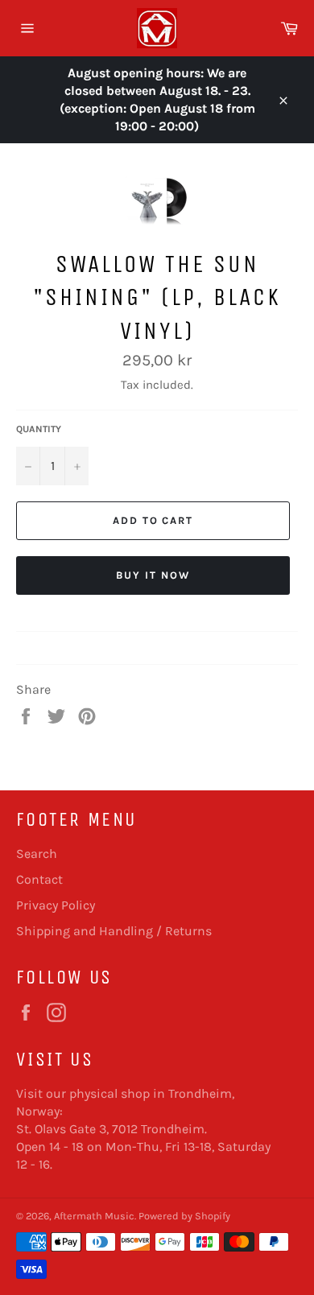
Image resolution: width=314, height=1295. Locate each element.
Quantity (38, 429)
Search (36, 853)
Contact (39, 879)
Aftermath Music (94, 1216)
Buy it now (153, 575)
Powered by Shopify (184, 1216)
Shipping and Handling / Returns (114, 930)
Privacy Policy (55, 905)
